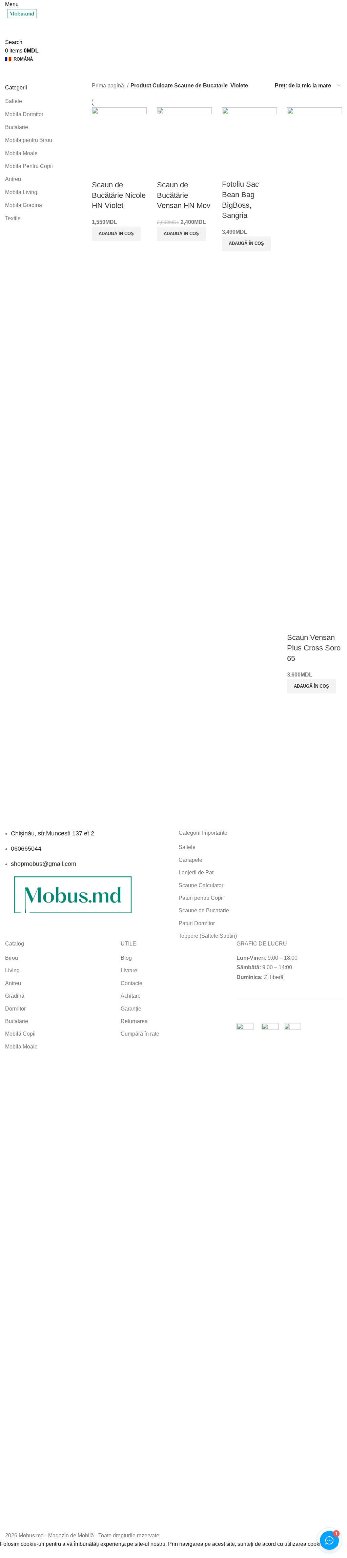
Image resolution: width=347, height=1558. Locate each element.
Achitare (131, 996)
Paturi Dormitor (197, 923)
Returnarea (134, 1021)
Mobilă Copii (20, 1034)
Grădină (14, 996)
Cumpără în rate (140, 1034)
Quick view (100, 171)
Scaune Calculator (201, 885)
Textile (13, 218)
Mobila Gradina (23, 205)
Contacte (131, 983)
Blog (126, 958)
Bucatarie (16, 127)
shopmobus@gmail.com (43, 863)
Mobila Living (21, 192)
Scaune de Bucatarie (204, 910)
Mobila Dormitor (24, 114)
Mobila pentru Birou (28, 140)
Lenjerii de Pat (196, 872)
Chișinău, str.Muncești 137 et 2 (52, 833)
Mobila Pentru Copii (29, 166)
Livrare (129, 970)
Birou (11, 958)
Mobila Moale (21, 153)
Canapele (190, 860)
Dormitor (15, 1009)
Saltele (13, 101)
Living (12, 970)
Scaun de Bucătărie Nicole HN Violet (119, 195)
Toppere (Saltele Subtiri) (208, 936)
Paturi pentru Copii (201, 898)
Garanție (131, 1009)
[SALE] (184, 135)
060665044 (26, 848)
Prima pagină (108, 85)
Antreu (13, 179)
